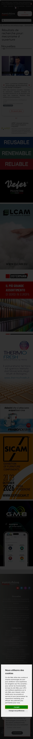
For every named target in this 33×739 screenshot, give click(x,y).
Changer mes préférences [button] (16, 710)
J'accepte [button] (16, 707)
